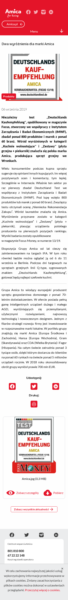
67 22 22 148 (16, 555)
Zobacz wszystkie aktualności (31, 509)
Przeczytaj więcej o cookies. (42, 590)
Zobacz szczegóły (27, 493)
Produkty (8, 96)
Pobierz (58, 493)
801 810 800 (16, 551)
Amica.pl (12, 24)
